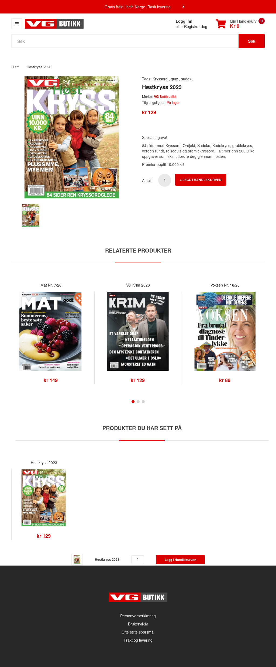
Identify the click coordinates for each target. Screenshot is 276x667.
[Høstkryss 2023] (30, 215)
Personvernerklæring (138, 615)
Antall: (147, 180)
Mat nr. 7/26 (50, 285)
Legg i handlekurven (202, 179)
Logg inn (184, 21)
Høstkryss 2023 (44, 462)
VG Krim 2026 (138, 285)
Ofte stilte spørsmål (138, 632)
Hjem (15, 66)
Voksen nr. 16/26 (225, 285)
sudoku (187, 78)
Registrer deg (195, 26)
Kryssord (160, 78)
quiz (174, 78)
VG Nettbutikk (165, 96)
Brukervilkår (138, 624)
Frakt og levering (138, 640)
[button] (16, 339)
